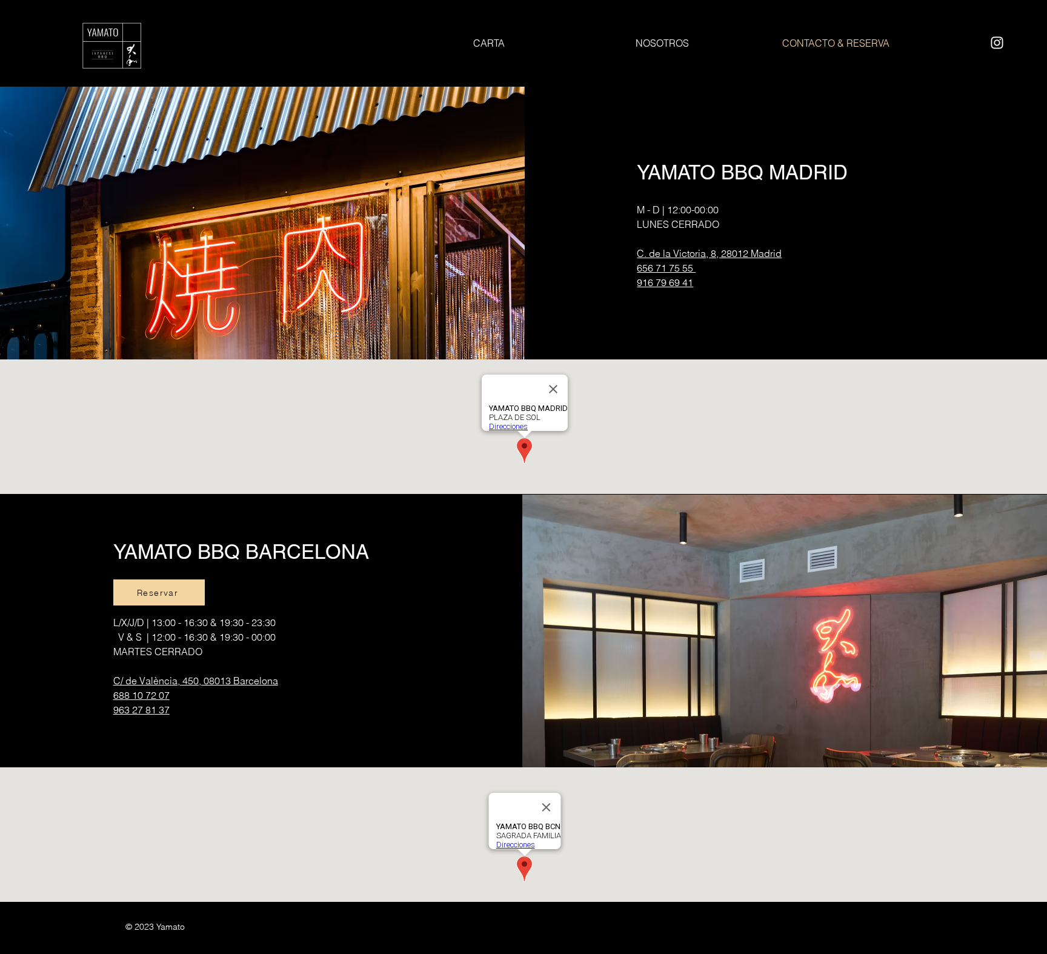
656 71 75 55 (666, 268)
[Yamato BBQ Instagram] (997, 43)
